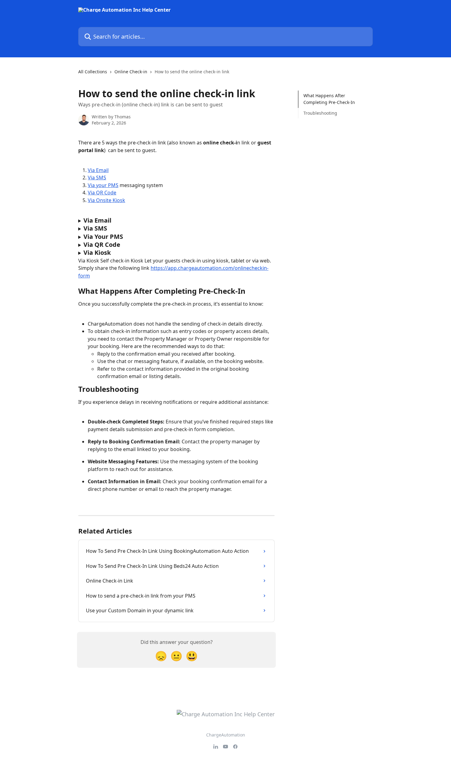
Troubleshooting (320, 113)
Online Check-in (130, 72)
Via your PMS (103, 185)
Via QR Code (102, 192)
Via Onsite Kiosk (106, 200)
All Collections (92, 72)
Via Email (98, 170)
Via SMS (97, 177)
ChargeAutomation (225, 735)
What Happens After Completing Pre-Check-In (329, 99)
